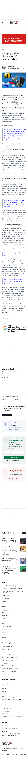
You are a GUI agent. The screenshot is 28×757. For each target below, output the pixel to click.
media (7, 232)
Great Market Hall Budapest (10, 668)
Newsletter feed (6, 683)
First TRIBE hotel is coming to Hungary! (9, 540)
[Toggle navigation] (3, 22)
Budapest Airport (7, 649)
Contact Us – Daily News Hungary (12, 588)
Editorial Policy (6, 714)
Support (4, 601)
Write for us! (5, 598)
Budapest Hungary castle (9, 671)
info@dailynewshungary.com (10, 728)
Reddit (4, 691)
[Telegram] (19, 754)
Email (17, 399)
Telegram (4, 688)
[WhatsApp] (16, 754)
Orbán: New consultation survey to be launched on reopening (10, 570)
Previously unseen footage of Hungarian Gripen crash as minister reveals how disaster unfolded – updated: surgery (13, 39)
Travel (3, 618)
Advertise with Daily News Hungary (12, 716)
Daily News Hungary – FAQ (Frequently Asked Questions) (13, 592)
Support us (12, 478)
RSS (3, 694)
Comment (5, 377)
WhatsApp (5, 686)
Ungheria (4, 635)
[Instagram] (8, 754)
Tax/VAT (8, 318)
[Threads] (25, 754)
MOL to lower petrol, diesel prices (9, 560)
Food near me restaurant (9, 652)
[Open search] (25, 22)
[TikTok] (14, 754)
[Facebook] (5, 754)
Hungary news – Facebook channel (12, 699)
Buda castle (5, 674)
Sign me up (14, 457)
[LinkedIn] (2, 754)
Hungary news (6, 610)
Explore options (13, 429)
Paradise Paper (20, 119)
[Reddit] (22, 754)
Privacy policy (6, 711)
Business (4, 615)
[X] (11, 754)
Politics (4, 613)
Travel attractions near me (9, 655)
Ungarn (4, 632)
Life (3, 621)
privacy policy (16, 460)
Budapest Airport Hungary (9, 666)
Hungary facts (6, 663)
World (3, 629)
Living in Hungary (7, 646)
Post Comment (7, 415)
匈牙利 (4, 637)
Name (4, 399)
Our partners (5, 595)
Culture (4, 624)
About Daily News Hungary (10, 586)
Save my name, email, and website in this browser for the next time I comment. (15, 408)
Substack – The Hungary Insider (11, 697)
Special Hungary (7, 626)
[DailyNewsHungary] (14, 22)
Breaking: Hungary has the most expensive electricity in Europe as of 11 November (9, 551)
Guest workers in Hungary (9, 657)
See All (24, 533)
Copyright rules (6, 708)
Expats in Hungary (7, 660)
